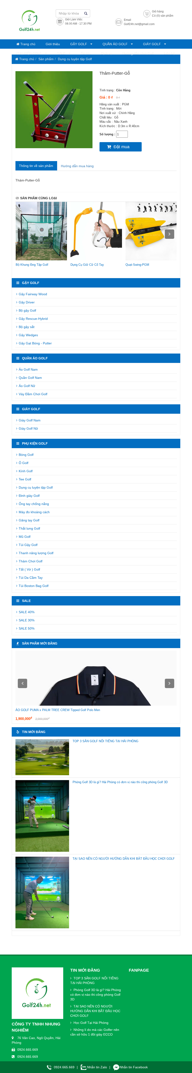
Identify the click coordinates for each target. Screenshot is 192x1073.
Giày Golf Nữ (28, 428)
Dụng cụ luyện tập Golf (75, 59)
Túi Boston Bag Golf (33, 586)
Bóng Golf (25, 455)
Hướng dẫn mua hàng (77, 166)
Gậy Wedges (28, 335)
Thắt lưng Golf (29, 528)
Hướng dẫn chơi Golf (138, 53)
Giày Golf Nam (29, 420)
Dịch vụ (106, 53)
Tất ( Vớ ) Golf (29, 569)
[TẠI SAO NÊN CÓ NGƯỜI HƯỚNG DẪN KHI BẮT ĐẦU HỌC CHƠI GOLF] (42, 892)
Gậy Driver (26, 302)
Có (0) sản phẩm (162, 15)
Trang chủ (27, 44)
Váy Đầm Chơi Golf (32, 394)
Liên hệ (169, 53)
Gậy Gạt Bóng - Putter (35, 343)
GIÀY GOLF (152, 44)
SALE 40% (26, 612)
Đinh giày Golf (29, 496)
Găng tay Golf (28, 520)
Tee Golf (24, 479)
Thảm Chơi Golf (30, 561)
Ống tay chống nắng (33, 504)
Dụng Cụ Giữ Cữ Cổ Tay (87, 264)
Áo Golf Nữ (26, 386)
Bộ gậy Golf (27, 310)
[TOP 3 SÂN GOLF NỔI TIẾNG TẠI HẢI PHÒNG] (42, 757)
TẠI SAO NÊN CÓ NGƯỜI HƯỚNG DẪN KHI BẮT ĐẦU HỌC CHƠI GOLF (124, 858)
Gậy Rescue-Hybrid (33, 319)
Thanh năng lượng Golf (35, 553)
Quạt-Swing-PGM (137, 264)
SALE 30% (26, 620)
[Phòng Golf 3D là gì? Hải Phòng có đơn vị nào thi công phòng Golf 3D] (42, 816)
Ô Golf (23, 463)
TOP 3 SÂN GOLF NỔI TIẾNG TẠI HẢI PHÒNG (105, 741)
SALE (61, 53)
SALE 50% (26, 628)
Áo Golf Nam (28, 369)
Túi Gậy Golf (27, 545)
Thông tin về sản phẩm (36, 166)
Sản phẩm (46, 59)
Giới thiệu (53, 44)
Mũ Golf (24, 536)
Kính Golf (25, 471)
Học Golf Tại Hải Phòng (90, 1023)
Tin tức (86, 53)
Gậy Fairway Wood (32, 294)
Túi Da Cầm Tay (30, 577)
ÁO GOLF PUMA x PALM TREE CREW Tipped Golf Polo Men (57, 710)
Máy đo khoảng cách (34, 512)
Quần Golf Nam (30, 378)
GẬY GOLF (79, 44)
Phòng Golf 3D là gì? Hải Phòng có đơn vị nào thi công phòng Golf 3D (120, 782)
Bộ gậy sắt (26, 327)
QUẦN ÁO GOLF (116, 44)
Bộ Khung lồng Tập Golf (32, 264)
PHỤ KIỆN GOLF (29, 53)
